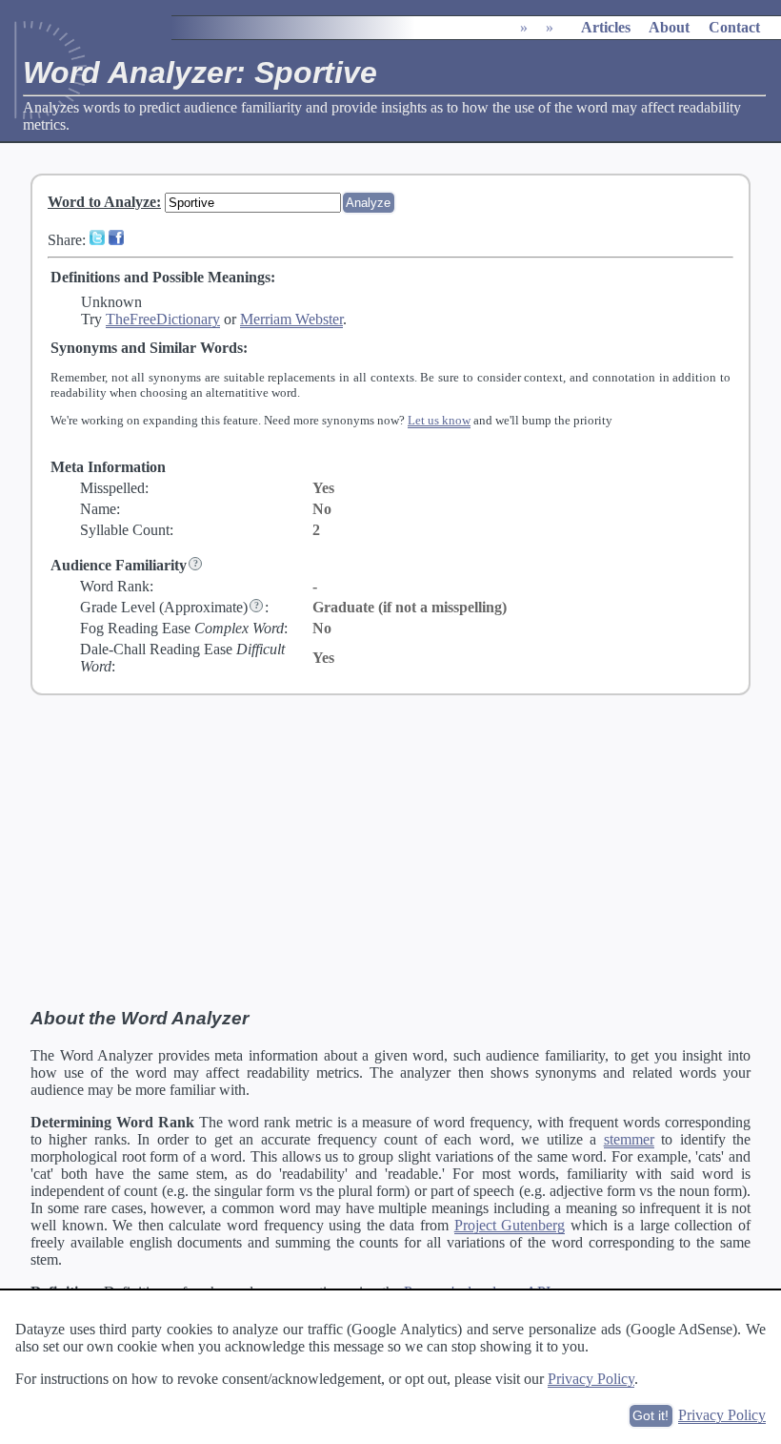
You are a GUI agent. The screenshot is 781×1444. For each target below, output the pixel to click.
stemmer (629, 1139)
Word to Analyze (102, 202)
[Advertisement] (390, 851)
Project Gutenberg (510, 1225)
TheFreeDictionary (163, 319)
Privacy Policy (591, 1379)
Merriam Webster (291, 319)
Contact (734, 27)
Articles (606, 27)
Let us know (439, 420)
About (669, 27)
